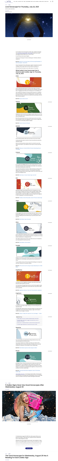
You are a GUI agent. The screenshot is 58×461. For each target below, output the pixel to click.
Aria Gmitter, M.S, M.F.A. (20, 374)
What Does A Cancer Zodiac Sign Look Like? (27, 175)
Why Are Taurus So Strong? (24, 123)
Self (22, 1)
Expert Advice (46, 1)
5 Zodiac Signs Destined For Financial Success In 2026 (27, 324)
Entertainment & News (29, 1)
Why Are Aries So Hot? (23, 98)
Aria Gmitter (7, 10)
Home (6, 4)
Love (14, 1)
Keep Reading (29, 448)
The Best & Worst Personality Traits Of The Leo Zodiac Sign (30, 197)
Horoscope (20, 1)
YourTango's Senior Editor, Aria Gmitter (25, 53)
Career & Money (41, 1)
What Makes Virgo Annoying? (25, 219)
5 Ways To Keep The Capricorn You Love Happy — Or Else (30, 313)
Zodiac (16, 1)
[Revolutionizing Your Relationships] (9, 1)
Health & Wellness (36, 1)
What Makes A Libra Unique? (24, 242)
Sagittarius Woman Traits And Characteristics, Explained (30, 290)
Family (24, 1)
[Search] (50, 1)
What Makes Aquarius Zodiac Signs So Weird (28, 347)
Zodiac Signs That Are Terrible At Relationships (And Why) (28, 318)
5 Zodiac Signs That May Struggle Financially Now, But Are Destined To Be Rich (27, 320)
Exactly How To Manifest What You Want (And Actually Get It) (28, 322)
